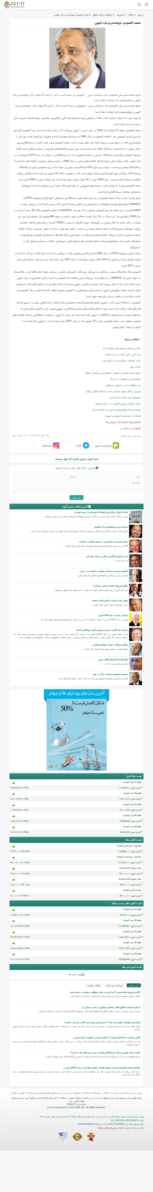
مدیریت (119, 14)
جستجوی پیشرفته (51, 1092)
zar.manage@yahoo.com (60, 1107)
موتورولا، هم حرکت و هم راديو (125, 397)
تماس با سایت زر (119, 1092)
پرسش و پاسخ (34, 1092)
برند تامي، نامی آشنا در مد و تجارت (123, 354)
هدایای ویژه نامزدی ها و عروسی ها (123, 422)
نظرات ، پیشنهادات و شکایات (95, 1092)
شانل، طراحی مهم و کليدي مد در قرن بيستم (118, 403)
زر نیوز (141, 14)
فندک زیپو (135, 366)
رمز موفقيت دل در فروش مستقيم (123, 385)
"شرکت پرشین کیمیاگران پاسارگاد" (110, 1127)
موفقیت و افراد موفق (102, 14)
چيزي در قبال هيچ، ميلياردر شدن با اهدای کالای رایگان (113, 391)
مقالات (130, 14)
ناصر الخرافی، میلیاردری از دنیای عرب (121, 360)
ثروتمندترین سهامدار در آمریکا (125, 379)
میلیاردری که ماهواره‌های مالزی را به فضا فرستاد (116, 409)
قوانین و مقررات (18, 1092)
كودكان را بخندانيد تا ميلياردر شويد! (123, 416)
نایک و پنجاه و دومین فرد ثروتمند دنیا (122, 348)
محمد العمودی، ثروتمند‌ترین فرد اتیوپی (71, 14)
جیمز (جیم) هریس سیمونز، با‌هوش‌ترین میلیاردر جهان (113, 373)
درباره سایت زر (135, 1092)
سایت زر (96, 1097)
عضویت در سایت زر (130, 428)
